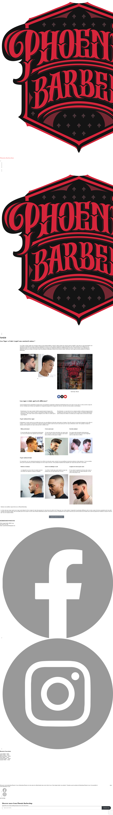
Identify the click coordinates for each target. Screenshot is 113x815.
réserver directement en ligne (104, 785)
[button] (21, 366)
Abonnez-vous (106, 807)
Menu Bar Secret (6, 167)
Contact (4, 166)
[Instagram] (62, 396)
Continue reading (5, 811)
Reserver (4, 164)
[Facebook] (58, 396)
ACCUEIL (5, 162)
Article (4, 165)
